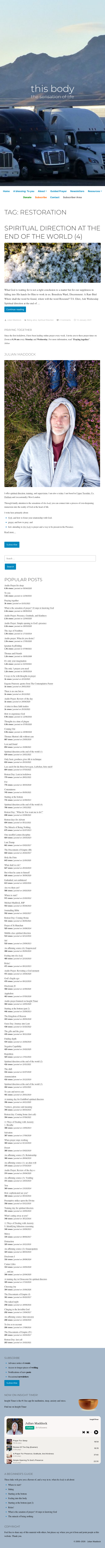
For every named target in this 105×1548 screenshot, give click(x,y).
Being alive (32, 320)
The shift (8, 1068)
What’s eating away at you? (16, 1215)
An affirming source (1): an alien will (20, 1162)
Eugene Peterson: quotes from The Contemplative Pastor (28, 683)
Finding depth (10, 1038)
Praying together (11, 600)
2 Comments (65, 320)
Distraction (9, 1241)
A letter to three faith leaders (16, 706)
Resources (94, 191)
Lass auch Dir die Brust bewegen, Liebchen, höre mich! (28, 766)
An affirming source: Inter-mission (19, 1316)
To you (7, 592)
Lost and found (10, 744)
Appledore (9, 993)
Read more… (10, 532)
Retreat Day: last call (13, 1339)
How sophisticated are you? (16, 1192)
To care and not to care (14, 1091)
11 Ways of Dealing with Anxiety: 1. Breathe (19, 1123)
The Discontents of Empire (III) (18, 849)
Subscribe (41, 197)
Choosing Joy (10, 1286)
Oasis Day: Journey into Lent (17, 1023)
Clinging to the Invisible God (17, 1309)
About (41, 191)
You (6, 1185)
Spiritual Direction (46, 320)
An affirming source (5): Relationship (20, 1155)
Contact (54, 197)
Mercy (7, 1233)
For (5, 781)
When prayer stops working (16, 1139)
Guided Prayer (58, 191)
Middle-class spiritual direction (17, 932)
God (10, 517)
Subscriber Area (72, 197)
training (29, 493)
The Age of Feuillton (13, 630)
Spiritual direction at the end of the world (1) (23, 751)
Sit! (5, 940)
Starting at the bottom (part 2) (17, 1008)
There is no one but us (14, 691)
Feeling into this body (17, 1498)
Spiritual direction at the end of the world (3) (23, 1084)
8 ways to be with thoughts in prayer (20, 675)
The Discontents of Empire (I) (17, 1294)
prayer (10, 522)
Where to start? (10, 895)
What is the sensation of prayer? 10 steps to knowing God (29, 607)
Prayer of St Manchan (13, 925)
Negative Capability (12, 1046)
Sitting (11, 1489)
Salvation (8, 1132)
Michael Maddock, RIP (14, 902)
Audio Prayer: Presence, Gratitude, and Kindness (25, 615)
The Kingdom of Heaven (15, 1016)
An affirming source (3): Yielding (18, 1177)
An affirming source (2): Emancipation (21, 1248)
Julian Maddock (14, 320)
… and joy (8, 1271)
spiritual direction (17, 493)
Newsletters (77, 191)
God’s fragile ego (11, 978)
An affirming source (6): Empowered (20, 948)
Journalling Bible (11, 910)
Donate (27, 197)
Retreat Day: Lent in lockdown (17, 774)
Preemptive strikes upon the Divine (19, 1200)
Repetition (8, 1053)
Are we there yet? (12, 887)
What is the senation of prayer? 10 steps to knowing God (32, 1511)
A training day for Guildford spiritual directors (24, 1099)
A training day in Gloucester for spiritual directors (25, 1279)
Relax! (7, 963)
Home (6, 191)
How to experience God (14, 713)
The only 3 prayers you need (16, 668)
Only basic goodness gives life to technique (22, 759)
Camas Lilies (10, 1264)
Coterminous (9, 789)
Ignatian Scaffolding (13, 645)
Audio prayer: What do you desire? (19, 638)
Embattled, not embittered (15, 880)
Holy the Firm (10, 857)
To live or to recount (13, 1324)
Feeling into (13, 955)
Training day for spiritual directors (18, 1207)
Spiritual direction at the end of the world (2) (23, 1061)
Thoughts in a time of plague (16, 721)
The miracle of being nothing (20, 1516)
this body (52, 88)
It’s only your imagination (15, 660)
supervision (42, 493)
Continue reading (16, 310)
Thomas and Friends (13, 653)
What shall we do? (12, 864)
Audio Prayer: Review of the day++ (19, 1170)
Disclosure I (9, 1256)
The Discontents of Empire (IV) (18, 1332)
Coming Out (9, 728)
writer (60, 493)
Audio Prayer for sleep (14, 585)
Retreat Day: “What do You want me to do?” (23, 812)
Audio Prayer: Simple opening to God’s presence (25, 623)
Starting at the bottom (13, 796)
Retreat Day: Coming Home (16, 917)
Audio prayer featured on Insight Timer (21, 1000)
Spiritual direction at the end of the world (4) (23, 804)
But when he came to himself (17, 872)
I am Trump (9, 842)
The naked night (11, 1301)
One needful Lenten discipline (17, 834)
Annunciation (10, 1076)
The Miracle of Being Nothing (17, 827)
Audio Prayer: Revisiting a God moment (21, 970)
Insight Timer (20, 1406)
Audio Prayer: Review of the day (18, 698)
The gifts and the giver (14, 1031)
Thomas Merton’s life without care (19, 736)
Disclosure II (9, 985)
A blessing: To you (23, 191)
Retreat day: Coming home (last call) (20, 1114)
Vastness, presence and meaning (18, 1106)
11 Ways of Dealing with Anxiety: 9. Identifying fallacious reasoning (19, 1224)
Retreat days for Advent (14, 819)
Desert (7, 1147)
